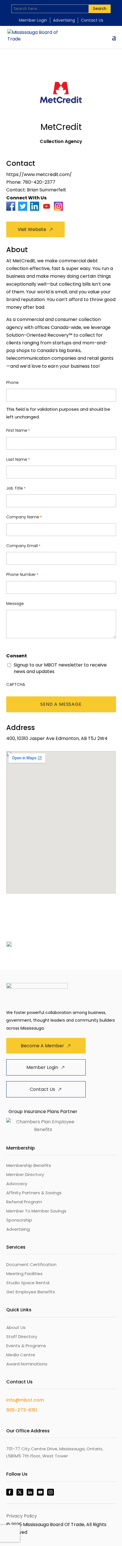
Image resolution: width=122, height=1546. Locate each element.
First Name (18, 430)
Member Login (33, 20)
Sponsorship (19, 1220)
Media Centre (20, 1355)
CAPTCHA (15, 684)
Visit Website (32, 229)
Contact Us (92, 20)
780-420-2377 (38, 182)
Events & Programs (26, 1346)
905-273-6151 (21, 1410)
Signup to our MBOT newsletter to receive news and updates (60, 668)
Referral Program (24, 1202)
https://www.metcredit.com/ (39, 174)
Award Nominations (26, 1364)
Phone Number (22, 574)
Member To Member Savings (36, 1211)
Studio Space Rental (27, 1283)
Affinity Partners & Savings (34, 1193)
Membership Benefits (28, 1165)
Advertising (64, 20)
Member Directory (25, 1174)
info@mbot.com (25, 1400)
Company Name (24, 517)
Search (99, 8)
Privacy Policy (21, 1516)
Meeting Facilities (24, 1274)
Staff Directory (21, 1337)
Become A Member (42, 1045)
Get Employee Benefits (30, 1292)
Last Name (18, 459)
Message (15, 603)
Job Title (16, 488)
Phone (12, 382)
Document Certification (31, 1264)
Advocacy (16, 1184)
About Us (16, 1327)
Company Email (23, 546)
